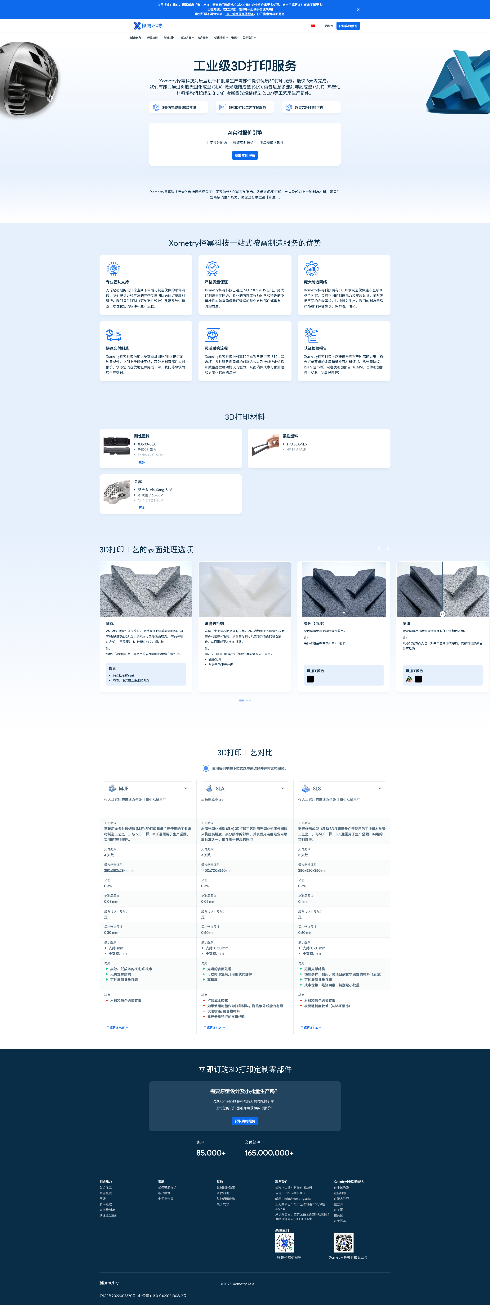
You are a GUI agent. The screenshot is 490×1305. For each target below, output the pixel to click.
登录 (327, 25)
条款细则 (223, 1193)
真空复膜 (106, 1193)
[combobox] (148, 788)
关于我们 (248, 37)
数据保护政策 (226, 1187)
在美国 (338, 1209)
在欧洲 (338, 1204)
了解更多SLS (309, 1027)
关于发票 (223, 1204)
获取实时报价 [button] (348, 26)
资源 (234, 37)
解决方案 (186, 37)
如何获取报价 (167, 1187)
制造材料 (169, 37)
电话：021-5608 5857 (290, 1193)
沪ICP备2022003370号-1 (119, 1295)
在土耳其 (340, 1220)
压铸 (103, 1198)
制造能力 (135, 37)
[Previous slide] (379, 549)
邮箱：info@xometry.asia (293, 1198)
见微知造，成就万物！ (222, 9)
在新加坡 (340, 1193)
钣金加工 (106, 1187)
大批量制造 (107, 1209)
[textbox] (143, 788)
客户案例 (203, 37)
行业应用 (152, 37)
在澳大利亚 (341, 1198)
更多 (142, 462)
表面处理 (106, 1204)
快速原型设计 (109, 1215)
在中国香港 (341, 1187)
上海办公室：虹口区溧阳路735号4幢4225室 (300, 1206)
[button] (315, 26)
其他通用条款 (226, 1198)
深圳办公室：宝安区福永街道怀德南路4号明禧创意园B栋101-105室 (302, 1216)
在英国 (338, 1215)
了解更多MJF (115, 1027)
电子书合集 (165, 1198)
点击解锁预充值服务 (239, 13)
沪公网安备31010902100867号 (162, 1295)
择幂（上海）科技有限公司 (293, 1187)
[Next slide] (387, 549)
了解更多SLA (212, 1027)
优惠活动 (219, 37)
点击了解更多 (313, 4)
